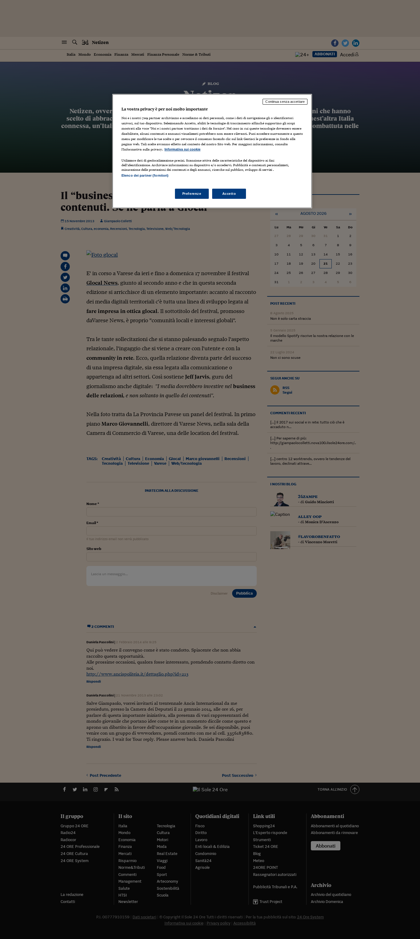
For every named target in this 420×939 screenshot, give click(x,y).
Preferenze (191, 193)
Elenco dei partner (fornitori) (144, 175)
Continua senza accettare (285, 101)
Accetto (229, 193)
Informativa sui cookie (182, 149)
